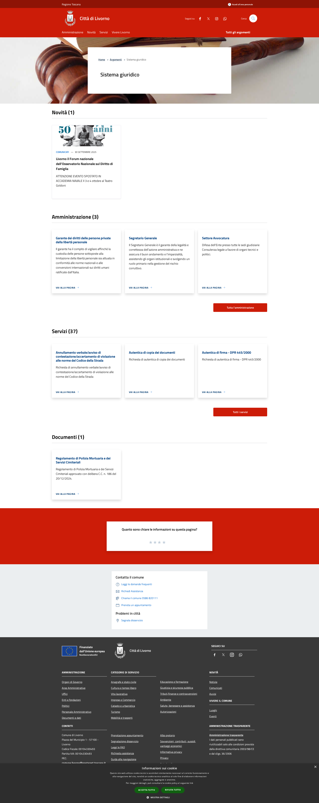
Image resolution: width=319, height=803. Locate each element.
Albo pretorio (167, 735)
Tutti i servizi (240, 412)
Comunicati (62, 152)
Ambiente (165, 700)
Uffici (65, 694)
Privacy (164, 758)
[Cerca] (253, 18)
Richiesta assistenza (122, 753)
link (191, 783)
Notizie (213, 682)
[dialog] (159, 783)
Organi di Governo (72, 682)
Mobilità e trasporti (122, 718)
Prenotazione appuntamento (127, 735)
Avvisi (212, 694)
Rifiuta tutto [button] (173, 789)
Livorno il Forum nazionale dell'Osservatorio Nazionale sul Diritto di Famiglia (84, 163)
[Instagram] (215, 18)
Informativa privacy (171, 752)
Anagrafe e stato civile (123, 682)
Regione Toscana (71, 4)
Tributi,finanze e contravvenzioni (178, 694)
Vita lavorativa (119, 694)
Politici (65, 706)
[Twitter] (207, 18)
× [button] (315, 767)
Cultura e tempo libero (123, 688)
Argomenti (116, 60)
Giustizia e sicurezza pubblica (176, 688)
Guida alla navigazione (123, 759)
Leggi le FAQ (118, 747)
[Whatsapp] (223, 18)
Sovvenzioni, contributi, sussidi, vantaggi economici (178, 743)
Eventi (213, 716)
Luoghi (213, 710)
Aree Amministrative (73, 688)
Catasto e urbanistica (123, 706)
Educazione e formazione (174, 682)
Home (101, 60)
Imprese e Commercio (123, 700)
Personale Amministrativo (76, 712)
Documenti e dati (71, 718)
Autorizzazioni (168, 712)
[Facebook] (198, 18)
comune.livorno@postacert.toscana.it (84, 763)
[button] (159, 797)
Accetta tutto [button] (146, 790)
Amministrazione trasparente (226, 735)
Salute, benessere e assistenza (177, 706)
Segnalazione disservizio (124, 741)
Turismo (115, 712)
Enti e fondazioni (71, 700)
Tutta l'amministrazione (240, 308)
